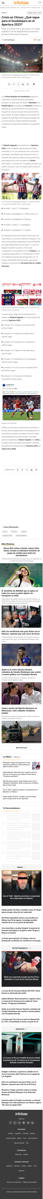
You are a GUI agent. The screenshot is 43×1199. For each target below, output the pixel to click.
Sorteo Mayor (38, 7)
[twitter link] (14, 1122)
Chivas (5, 531)
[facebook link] (10, 1122)
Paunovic (14, 531)
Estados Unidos (11, 1138)
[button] (3, 3)
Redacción (18, 1154)
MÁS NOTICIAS (21, 748)
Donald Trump (28, 7)
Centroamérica (32, 1138)
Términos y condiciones (14, 1182)
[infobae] (21, 3)
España (32, 1133)
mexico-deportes (21, 535)
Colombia (25, 1133)
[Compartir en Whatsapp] (9, 84)
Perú (24, 1138)
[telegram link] (28, 1122)
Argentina (18, 1133)
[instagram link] (19, 1122)
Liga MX (23, 531)
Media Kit (21, 1170)
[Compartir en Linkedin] (23, 84)
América (10, 1133)
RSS (27, 1143)
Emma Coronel (18, 7)
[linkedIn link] (32, 1122)
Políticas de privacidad (29, 1182)
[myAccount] (39, 2)
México (4, 13)
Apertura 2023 (7, 535)
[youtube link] (23, 1122)
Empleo (25, 1154)
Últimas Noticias (19, 1143)
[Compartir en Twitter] (18, 84)
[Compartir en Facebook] (14, 84)
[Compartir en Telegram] (28, 84)
